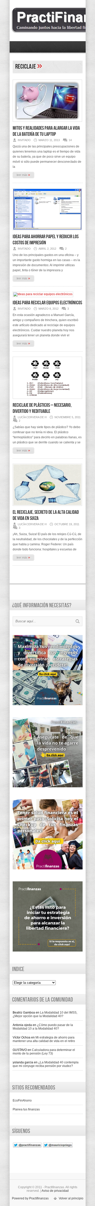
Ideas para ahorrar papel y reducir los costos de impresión (46, 240)
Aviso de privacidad (55, 1191)
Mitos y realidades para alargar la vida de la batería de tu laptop (46, 131)
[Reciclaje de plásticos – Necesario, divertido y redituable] (47, 400)
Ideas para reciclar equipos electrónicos (47, 303)
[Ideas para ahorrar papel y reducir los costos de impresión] (47, 232)
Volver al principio (71, 1198)
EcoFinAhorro (22, 1100)
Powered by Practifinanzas (30, 1198)
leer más (23, 175)
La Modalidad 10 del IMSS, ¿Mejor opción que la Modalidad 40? (45, 1014)
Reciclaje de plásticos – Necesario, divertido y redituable (42, 408)
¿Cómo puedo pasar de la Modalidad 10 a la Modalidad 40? (43, 1026)
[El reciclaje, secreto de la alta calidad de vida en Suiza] (47, 507)
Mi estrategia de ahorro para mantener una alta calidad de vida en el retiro (44, 1039)
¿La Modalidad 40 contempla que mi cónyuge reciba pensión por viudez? (46, 1064)
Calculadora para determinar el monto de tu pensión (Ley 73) (44, 1051)
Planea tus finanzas (26, 1109)
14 (70, 140)
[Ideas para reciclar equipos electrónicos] (43, 294)
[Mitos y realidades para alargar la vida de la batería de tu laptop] (47, 123)
